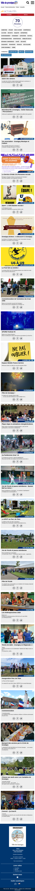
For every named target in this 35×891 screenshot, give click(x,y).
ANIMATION (4, 30)
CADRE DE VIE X (13, 51)
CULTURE (3, 33)
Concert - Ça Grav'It (9, 811)
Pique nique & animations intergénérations (17, 424)
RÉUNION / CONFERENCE (7, 41)
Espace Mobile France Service (13, 363)
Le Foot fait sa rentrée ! (10, 268)
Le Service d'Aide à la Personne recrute (16, 174)
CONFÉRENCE (26, 30)
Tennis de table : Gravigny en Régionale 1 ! (17, 645)
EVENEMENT (15, 35)
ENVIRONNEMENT (5, 35)
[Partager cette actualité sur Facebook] (17, 85)
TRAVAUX (19, 44)
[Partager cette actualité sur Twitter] (21, 85)
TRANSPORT (12, 44)
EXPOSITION (23, 35)
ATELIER (11, 30)
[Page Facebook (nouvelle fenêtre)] (17, 877)
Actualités (9, 14)
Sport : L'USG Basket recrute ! (13, 205)
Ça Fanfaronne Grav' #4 (10, 455)
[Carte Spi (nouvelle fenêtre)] (19, 884)
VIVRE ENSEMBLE (5, 47)
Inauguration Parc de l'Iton (11, 678)
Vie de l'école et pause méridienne (14, 550)
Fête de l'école (7, 581)
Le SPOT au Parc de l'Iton (11, 519)
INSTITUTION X (29, 51)
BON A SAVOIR (18, 30)
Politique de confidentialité (25, 888)
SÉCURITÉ (23, 41)
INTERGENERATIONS (6, 38)
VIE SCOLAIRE (26, 44)
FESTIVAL (29, 35)
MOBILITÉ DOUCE (27, 38)
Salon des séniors (8, 79)
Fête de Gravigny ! (8, 393)
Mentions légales (14, 888)
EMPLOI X (21, 51)
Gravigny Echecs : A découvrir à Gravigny (17, 237)
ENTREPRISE (24, 33)
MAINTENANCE (17, 38)
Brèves (26, 14)
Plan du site (6, 888)
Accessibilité (17, 890)
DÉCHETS (10, 33)
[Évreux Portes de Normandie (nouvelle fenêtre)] (15, 884)
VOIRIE (13, 47)
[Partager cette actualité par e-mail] (13, 85)
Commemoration (8, 711)
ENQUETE (16, 33)
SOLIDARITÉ (4, 44)
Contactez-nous (18, 871)
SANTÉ (17, 41)
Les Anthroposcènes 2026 (11, 612)
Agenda (16, 869)
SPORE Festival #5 (8, 332)
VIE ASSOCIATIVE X (6, 55)
